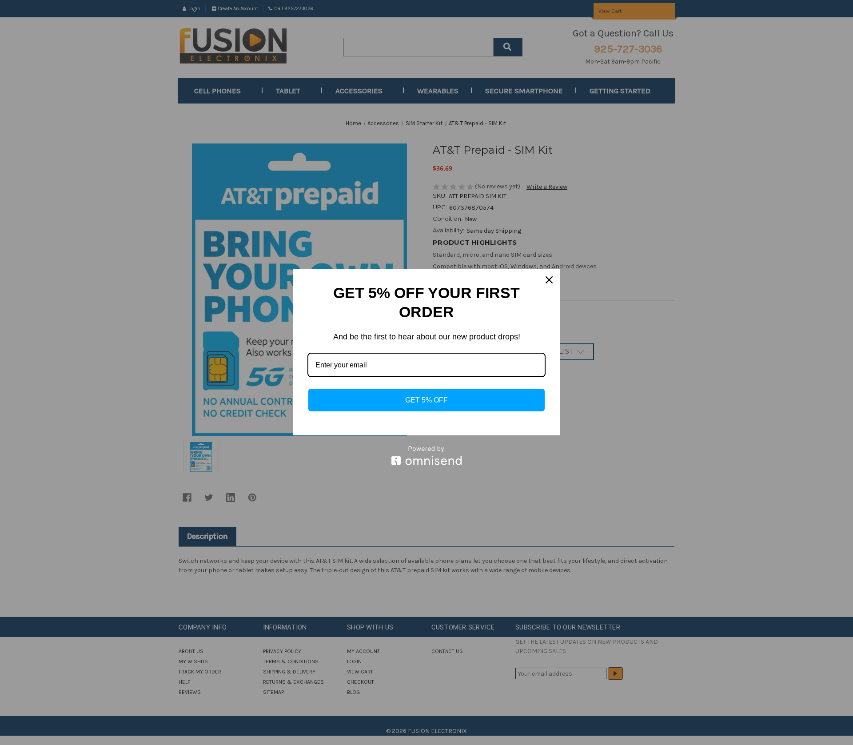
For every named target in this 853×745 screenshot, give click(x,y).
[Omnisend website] (426, 455)
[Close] (549, 280)
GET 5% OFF (426, 400)
